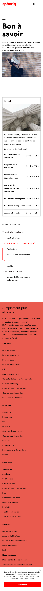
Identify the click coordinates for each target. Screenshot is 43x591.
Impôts (10, 266)
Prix (4, 369)
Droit (9, 260)
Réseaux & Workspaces (12, 398)
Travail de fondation (13, 232)
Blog (4, 493)
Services (6, 474)
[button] (39, 4)
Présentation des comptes (18, 255)
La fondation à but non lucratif (19, 243)
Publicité (6, 507)
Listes (4, 422)
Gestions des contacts (12, 431)
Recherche (7, 417)
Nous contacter (9, 555)
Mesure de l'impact (12, 271)
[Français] (34, 4)
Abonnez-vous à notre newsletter (17, 565)
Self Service (7, 479)
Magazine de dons (10, 502)
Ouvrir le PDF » (32, 156)
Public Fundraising (10, 384)
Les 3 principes (13, 238)
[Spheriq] (9, 4)
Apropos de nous (9, 531)
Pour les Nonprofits (10, 355)
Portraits (6, 426)
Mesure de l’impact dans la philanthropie (18, 278)
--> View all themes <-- (11, 224)
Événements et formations (14, 450)
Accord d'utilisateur (11, 536)
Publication (12, 249)
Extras (5, 455)
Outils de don (8, 445)
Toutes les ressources (11, 517)
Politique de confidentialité (14, 541)
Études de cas (8, 484)
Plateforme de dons (11, 498)
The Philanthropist (10, 512)
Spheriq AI (6, 412)
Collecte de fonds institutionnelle (17, 379)
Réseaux (6, 441)
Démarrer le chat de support (14, 560)
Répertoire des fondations (14, 388)
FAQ (4, 550)
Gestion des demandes (12, 393)
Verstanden (22, 584)
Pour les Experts (9, 360)
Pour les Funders (9, 350)
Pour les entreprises (10, 365)
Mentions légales (9, 545)
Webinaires (7, 469)
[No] (40, 570)
